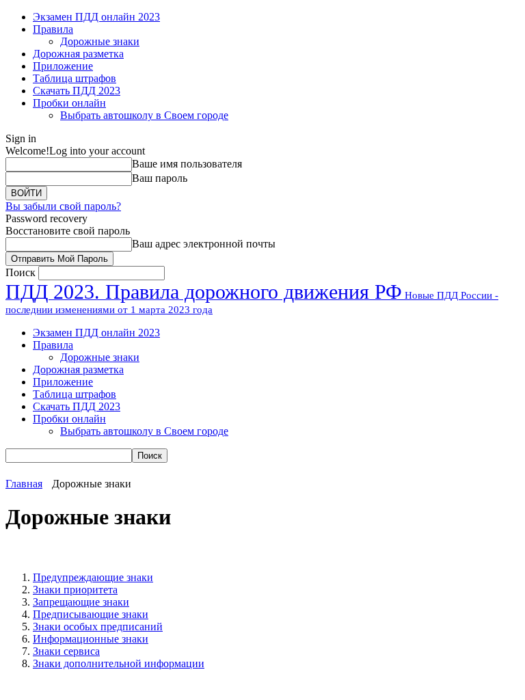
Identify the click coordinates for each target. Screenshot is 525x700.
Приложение (63, 66)
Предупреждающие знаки (93, 577)
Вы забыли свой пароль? (63, 206)
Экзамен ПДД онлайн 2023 (96, 17)
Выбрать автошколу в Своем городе (144, 115)
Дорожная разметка (78, 53)
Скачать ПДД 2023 (76, 90)
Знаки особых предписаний (98, 626)
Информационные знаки (90, 639)
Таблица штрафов (74, 78)
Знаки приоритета (75, 589)
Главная (23, 483)
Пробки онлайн (69, 103)
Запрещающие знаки (81, 602)
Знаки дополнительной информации (118, 663)
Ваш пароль (159, 178)
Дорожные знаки (99, 41)
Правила (53, 29)
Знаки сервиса (66, 651)
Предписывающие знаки (90, 614)
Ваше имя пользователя (187, 164)
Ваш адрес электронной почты (203, 244)
